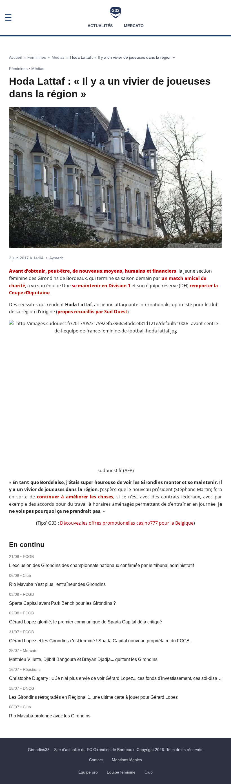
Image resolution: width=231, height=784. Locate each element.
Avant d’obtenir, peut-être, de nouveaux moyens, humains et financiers (92, 271)
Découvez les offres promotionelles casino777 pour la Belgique (127, 523)
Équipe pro (88, 772)
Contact (96, 759)
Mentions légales (127, 759)
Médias (58, 57)
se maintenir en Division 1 (101, 285)
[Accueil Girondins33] (115, 12)
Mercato (134, 25)
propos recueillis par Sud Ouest (92, 311)
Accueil (15, 57)
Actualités (100, 25)
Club (149, 772)
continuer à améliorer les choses (75, 497)
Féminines (36, 57)
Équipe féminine (121, 772)
